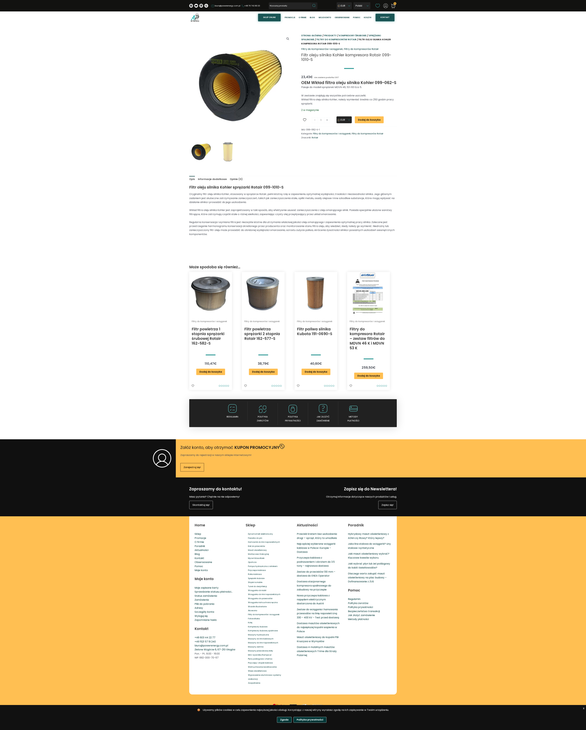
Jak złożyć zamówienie (323, 418)
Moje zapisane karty (207, 588)
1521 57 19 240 (208, 641)
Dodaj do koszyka (369, 120)
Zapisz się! (388, 505)
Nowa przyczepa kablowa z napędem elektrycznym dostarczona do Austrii (313, 599)
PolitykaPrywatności (293, 418)
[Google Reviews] (206, 6)
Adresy (199, 608)
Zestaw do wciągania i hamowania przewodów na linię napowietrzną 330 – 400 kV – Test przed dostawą (318, 613)
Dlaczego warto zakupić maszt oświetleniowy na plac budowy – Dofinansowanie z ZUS (367, 577)
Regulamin (232, 416)
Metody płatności (353, 418)
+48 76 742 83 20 (252, 5)
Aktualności (201, 550)
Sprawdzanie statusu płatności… (214, 591)
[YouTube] (196, 6)
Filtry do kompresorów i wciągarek (322, 49)
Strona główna (311, 35)
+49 (197, 641)
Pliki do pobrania (204, 604)
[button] (288, 38)
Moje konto (325, 17)
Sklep (198, 534)
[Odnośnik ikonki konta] (385, 6)
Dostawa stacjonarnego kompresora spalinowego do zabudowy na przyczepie (314, 585)
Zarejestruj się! (192, 467)
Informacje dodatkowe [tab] (212, 179)
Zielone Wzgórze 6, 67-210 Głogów (215, 649)
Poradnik (200, 546)
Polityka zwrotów (263, 418)
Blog (312, 17)
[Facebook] (191, 6)
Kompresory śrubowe (353, 35)
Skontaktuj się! (201, 505)
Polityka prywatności (360, 607)
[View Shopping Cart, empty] (393, 6)
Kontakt (384, 17)
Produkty (330, 35)
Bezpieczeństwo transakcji (364, 611)
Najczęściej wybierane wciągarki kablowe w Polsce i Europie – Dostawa (316, 548)
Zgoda (284, 719)
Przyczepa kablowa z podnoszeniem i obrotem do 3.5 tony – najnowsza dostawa (316, 562)
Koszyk (367, 17)
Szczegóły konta (204, 612)
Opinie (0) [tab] (236, 179)
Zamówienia (202, 600)
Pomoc (356, 17)
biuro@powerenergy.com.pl (227, 5)
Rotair (315, 137)
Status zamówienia (206, 596)
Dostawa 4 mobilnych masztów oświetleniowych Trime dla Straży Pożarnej (317, 651)
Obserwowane (342, 17)
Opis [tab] (192, 179)
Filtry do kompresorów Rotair (336, 39)
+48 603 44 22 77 (205, 637)
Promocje (290, 17)
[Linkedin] (201, 6)
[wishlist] (377, 5)
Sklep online (269, 17)
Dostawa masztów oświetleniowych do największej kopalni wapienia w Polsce (318, 627)
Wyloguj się (201, 616)
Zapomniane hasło (206, 620)
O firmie (302, 17)
